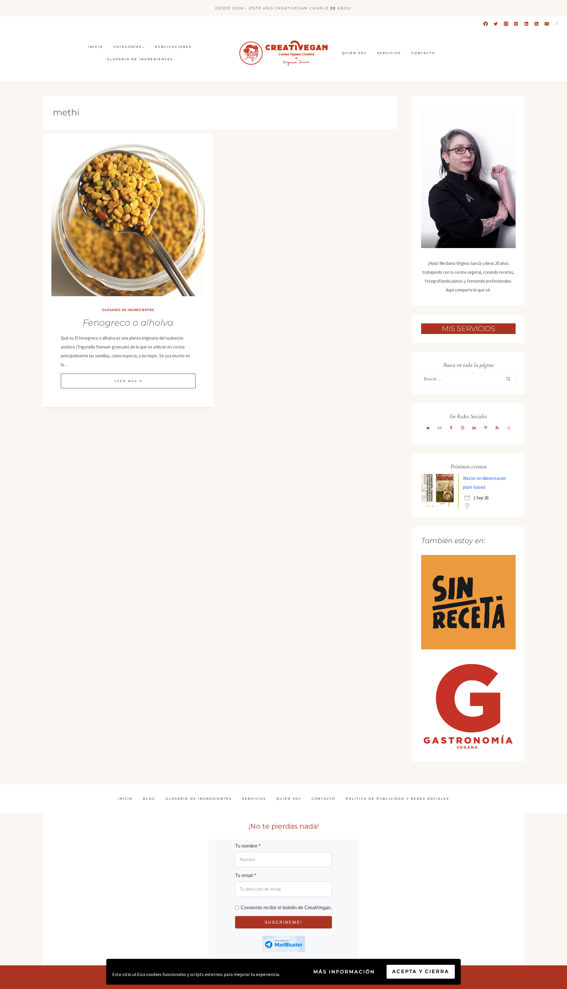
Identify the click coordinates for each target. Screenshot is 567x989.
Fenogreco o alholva (128, 322)
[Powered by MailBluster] (283, 944)
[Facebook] (485, 23)
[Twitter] (495, 23)
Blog (149, 799)
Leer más (128, 381)
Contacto (423, 53)
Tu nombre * (247, 845)
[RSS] (536, 23)
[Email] (546, 23)
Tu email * (245, 875)
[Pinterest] (516, 23)
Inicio (95, 47)
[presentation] (128, 219)
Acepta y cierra (420, 971)
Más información (344, 972)
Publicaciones (173, 47)
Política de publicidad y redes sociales (397, 799)
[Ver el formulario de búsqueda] (557, 24)
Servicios (389, 53)
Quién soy (354, 53)
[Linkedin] (526, 23)
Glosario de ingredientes (140, 59)
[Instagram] (505, 23)
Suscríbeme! (283, 922)
